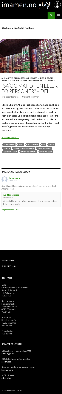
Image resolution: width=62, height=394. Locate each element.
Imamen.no (14, 178)
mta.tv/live (6, 378)
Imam (21, 145)
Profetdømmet (47, 80)
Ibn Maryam (9, 145)
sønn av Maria (10, 152)
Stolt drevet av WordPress (12, 390)
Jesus (12, 80)
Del (17, 210)
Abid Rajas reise (11, 194)
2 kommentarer (31, 97)
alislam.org (6, 361)
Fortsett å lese (10, 137)
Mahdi (7, 148)
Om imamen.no (9, 266)
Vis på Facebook (8, 210)
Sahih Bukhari (44, 148)
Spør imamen (8, 260)
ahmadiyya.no (8, 353)
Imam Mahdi (33, 145)
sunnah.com (46, 152)
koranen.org (7, 370)
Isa (43, 145)
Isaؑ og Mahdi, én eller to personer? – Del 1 (30, 88)
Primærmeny (58, 15)
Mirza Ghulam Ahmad (27, 80)
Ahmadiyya (7, 78)
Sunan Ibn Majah (28, 152)
